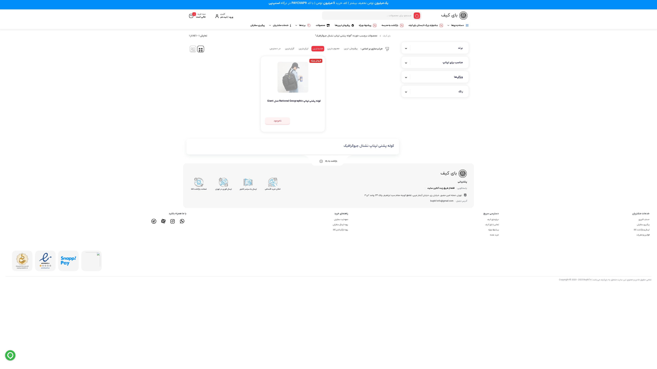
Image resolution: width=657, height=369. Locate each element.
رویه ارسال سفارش (340, 224)
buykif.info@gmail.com (441, 201)
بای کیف (387, 35)
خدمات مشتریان (280, 25)
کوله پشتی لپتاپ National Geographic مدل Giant (294, 101)
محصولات (320, 25)
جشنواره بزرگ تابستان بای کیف (423, 25)
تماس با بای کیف (492, 224)
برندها (302, 25)
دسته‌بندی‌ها (457, 25)
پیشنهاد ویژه (365, 25)
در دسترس (275, 48)
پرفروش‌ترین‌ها (342, 25)
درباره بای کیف (493, 219)
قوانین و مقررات (642, 235)
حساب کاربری (644, 219)
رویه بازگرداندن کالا (340, 229)
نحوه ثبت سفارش (341, 219)
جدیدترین (318, 48)
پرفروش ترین (351, 48)
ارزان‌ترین (303, 48)
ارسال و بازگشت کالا (641, 229)
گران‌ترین (289, 48)
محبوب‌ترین (333, 48)
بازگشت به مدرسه (390, 25)
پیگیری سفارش (257, 25)
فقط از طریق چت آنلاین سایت (441, 188)
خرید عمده (494, 235)
